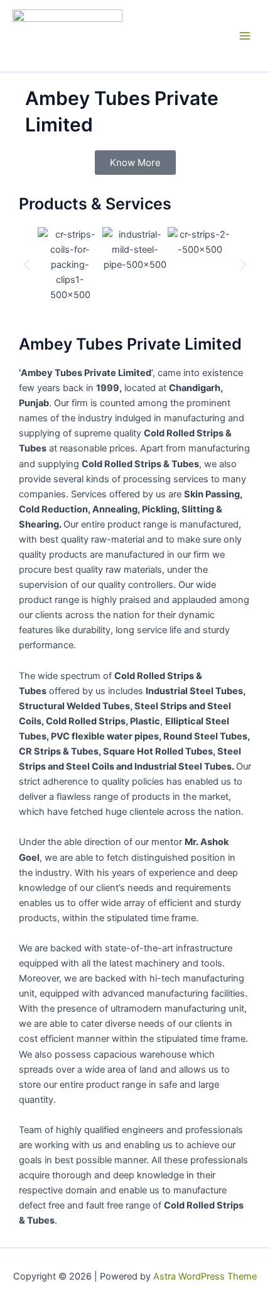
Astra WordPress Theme (205, 1276)
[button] (27, 264)
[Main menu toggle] (244, 35)
